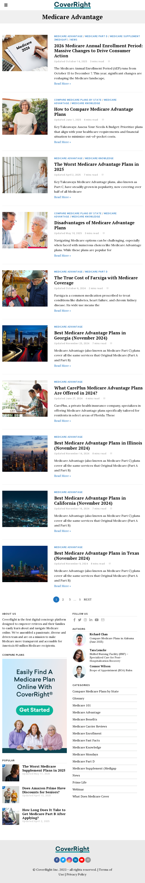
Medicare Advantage (68, 36)
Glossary (78, 698)
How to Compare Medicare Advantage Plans (93, 111)
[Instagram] (85, 619)
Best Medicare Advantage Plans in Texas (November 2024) (96, 555)
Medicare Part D (96, 36)
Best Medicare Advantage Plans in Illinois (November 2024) (98, 445)
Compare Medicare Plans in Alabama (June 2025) (112, 640)
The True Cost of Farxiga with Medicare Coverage (96, 280)
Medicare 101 (81, 705)
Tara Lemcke (98, 650)
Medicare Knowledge (86, 103)
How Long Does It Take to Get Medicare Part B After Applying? (44, 814)
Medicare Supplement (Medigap (94, 768)
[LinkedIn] (90, 619)
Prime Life (79, 782)
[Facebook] (74, 619)
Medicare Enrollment (87, 733)
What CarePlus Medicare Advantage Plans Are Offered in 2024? (98, 390)
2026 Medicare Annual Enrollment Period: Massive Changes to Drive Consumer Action (98, 51)
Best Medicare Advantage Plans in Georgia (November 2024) (90, 335)
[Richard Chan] (79, 639)
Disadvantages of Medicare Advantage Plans (94, 225)
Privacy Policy (76, 874)
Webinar (78, 789)
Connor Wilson (100, 666)
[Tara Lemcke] (79, 655)
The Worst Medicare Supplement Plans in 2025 (43, 768)
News (73, 40)
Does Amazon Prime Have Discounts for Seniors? (44, 790)
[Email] (102, 619)
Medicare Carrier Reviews (89, 726)
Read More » (62, 83)
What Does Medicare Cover (90, 796)
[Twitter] (79, 619)
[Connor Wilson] (79, 671)
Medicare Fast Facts (86, 740)
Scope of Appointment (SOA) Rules (111, 670)
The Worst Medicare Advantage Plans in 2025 (96, 166)
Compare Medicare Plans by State (78, 100)
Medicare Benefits (84, 719)
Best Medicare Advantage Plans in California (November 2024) (90, 500)
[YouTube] (96, 619)
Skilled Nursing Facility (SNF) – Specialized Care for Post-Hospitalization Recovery (109, 657)
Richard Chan (99, 634)
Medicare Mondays (85, 754)
